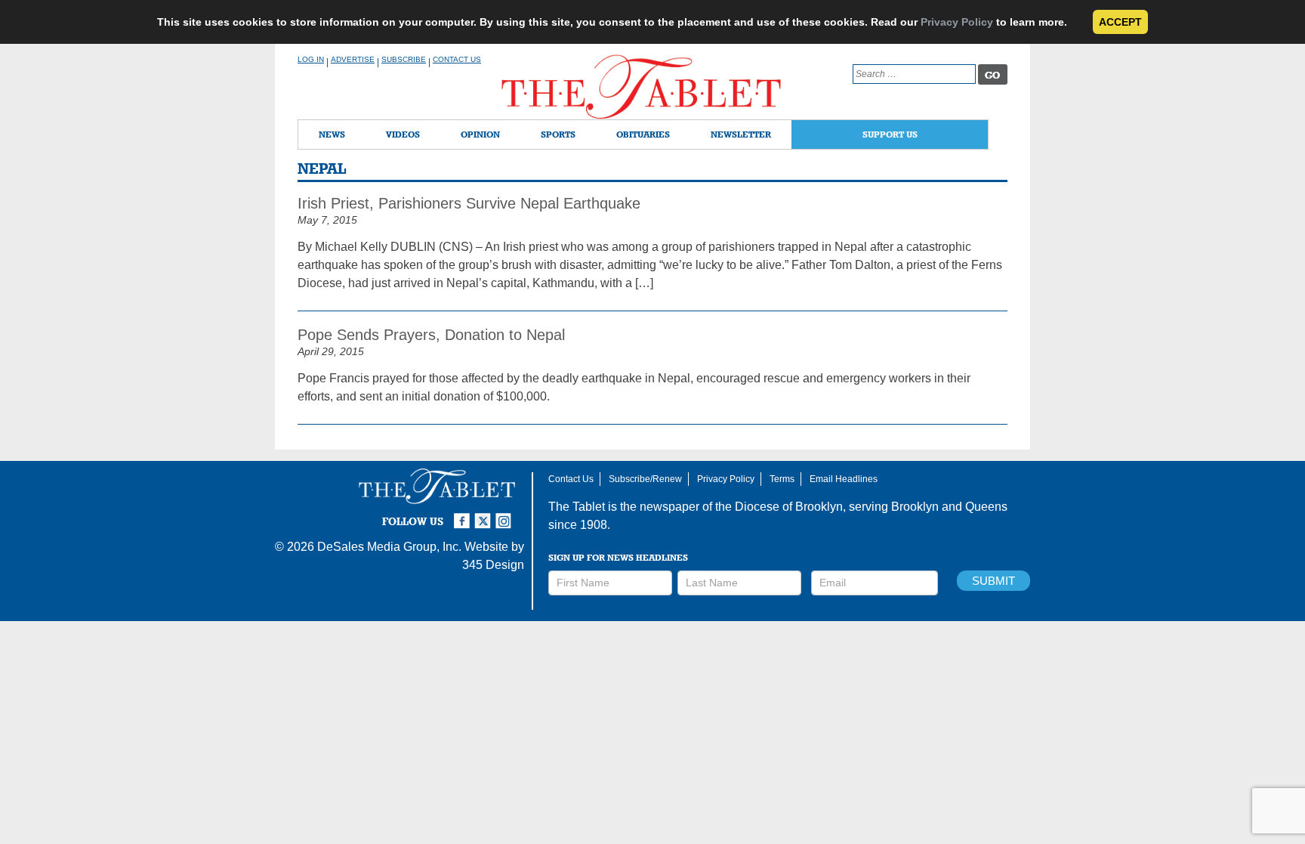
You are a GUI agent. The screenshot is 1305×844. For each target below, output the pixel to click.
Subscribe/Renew (645, 479)
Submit (993, 580)
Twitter (484, 514)
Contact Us (457, 59)
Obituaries (643, 134)
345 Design (493, 564)
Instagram (506, 514)
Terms (782, 479)
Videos (403, 134)
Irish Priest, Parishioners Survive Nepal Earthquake (469, 203)
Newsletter (741, 134)
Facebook (463, 514)
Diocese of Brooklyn (789, 506)
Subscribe (403, 59)
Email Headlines (844, 479)
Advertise (353, 59)
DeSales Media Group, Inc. (389, 546)
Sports (558, 134)
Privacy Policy (957, 22)
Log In (311, 59)
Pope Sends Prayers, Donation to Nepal (431, 334)
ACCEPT (1120, 22)
